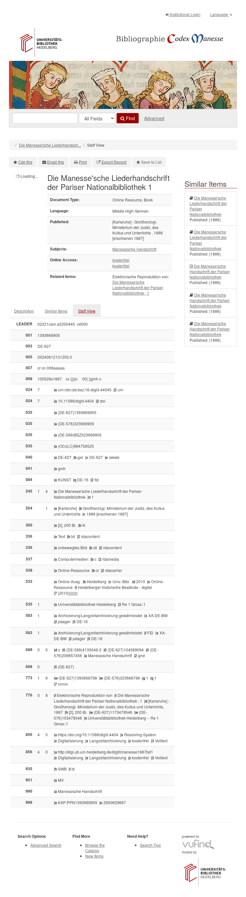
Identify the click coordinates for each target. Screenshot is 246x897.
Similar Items (56, 311)
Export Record (114, 162)
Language (219, 14)
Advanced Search (46, 845)
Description (24, 311)
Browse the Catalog (95, 847)
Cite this (25, 162)
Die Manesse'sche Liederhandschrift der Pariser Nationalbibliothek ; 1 (137, 287)
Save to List (151, 162)
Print (83, 162)
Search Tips (150, 845)
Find (130, 118)
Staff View (86, 311)
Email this (55, 162)
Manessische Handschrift (134, 249)
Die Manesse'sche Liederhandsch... (50, 145)
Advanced (154, 118)
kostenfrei (120, 260)
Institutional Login (185, 14)
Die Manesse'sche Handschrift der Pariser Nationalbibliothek (210, 271)
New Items (94, 856)
